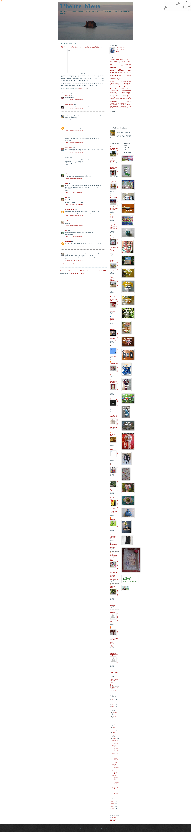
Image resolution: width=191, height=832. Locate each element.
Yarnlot (112, 628)
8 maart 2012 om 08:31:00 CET (74, 109)
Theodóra (129, 101)
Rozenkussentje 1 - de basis (115, 789)
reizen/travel (126, 95)
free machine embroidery (120, 74)
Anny (66, 230)
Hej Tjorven (113, 197)
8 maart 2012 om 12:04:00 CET (74, 192)
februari (115, 793)
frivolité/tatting (115, 75)
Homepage (84, 270)
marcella (67, 113)
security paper (116, 97)
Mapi (111, 449)
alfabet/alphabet (116, 59)
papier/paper (126, 92)
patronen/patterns (115, 93)
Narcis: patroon (121, 131)
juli (114, 727)
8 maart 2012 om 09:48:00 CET (74, 153)
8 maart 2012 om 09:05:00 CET (74, 121)
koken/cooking (115, 83)
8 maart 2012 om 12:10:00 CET (74, 204)
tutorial (121, 104)
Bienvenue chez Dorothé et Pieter (114, 654)
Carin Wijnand (69, 104)
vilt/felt (128, 104)
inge (66, 173)
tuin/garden (113, 104)
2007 (113, 811)
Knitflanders (114, 691)
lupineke (112, 612)
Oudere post (101, 270)
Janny (66, 183)
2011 (113, 801)
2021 (113, 699)
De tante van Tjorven (114, 149)
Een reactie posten (69, 263)
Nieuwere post (66, 270)
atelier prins (112, 261)
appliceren (128, 59)
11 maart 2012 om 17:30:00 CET (74, 260)
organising (113, 92)
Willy (66, 220)
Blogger (108, 829)
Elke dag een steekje (114, 364)
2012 (113, 706)
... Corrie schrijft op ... (113, 417)
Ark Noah (113, 61)
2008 (113, 808)
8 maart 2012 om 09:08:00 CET (74, 130)
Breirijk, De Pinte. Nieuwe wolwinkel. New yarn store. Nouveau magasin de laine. (114, 638)
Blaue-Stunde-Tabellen (114, 680)
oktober (115, 716)
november (115, 712)
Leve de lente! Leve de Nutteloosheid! (115, 759)
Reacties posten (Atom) (76, 273)
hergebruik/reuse (116, 80)
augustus (115, 724)
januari (115, 797)
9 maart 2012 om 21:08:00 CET (74, 236)
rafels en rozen (113, 182)
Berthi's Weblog (112, 319)
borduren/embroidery (117, 66)
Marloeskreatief (70, 209)
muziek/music (126, 89)
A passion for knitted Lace (113, 226)
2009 (113, 806)
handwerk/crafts (115, 78)
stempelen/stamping (114, 98)
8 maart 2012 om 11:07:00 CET (74, 168)
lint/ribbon (128, 84)
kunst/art (127, 83)
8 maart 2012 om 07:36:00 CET (74, 99)
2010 (113, 803)
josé (66, 197)
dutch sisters (112, 465)
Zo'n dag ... (115, 754)
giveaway (129, 75)
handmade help (126, 77)
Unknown (67, 126)
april (114, 735)
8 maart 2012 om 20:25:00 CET (74, 225)
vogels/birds (114, 106)
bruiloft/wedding (123, 72)
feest (130, 72)
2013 (113, 704)
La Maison (113, 347)
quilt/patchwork (114, 95)
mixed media (116, 89)
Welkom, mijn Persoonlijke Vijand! (115, 748)
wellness (123, 106)
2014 (113, 702)
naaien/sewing (115, 90)
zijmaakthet (113, 544)
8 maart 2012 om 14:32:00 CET (74, 215)
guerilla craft (115, 77)
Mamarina (112, 519)
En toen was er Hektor (115, 772)
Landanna (112, 329)
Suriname (122, 98)
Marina (67, 252)
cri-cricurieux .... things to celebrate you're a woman (114, 557)
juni (114, 730)
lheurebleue (121, 47)
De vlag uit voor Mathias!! (115, 766)
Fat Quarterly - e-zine (114, 688)
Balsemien (68, 241)
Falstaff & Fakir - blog (114, 671)
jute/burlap (128, 80)
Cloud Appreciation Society (114, 684)
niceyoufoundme (126, 90)
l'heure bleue (80, 7)
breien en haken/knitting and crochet (120, 70)
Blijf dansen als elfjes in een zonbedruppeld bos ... (81, 47)
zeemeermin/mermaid (122, 107)
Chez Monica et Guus (113, 382)
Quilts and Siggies (113, 168)
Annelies (67, 95)
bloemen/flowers (125, 61)
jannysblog (113, 399)
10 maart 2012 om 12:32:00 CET (74, 247)
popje (117, 171)
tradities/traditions (118, 103)
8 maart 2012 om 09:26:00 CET (74, 142)
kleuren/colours (126, 81)
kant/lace (112, 81)
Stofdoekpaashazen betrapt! (115, 742)
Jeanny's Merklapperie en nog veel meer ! (114, 298)
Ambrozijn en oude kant (114, 605)
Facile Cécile (112, 217)
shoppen (129, 97)
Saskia (112, 535)
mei (114, 732)
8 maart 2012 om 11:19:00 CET (74, 178)
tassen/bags (113, 101)
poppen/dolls (127, 93)
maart (115, 738)
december (115, 709)
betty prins (68, 147)
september (116, 720)
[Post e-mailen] (86, 88)
